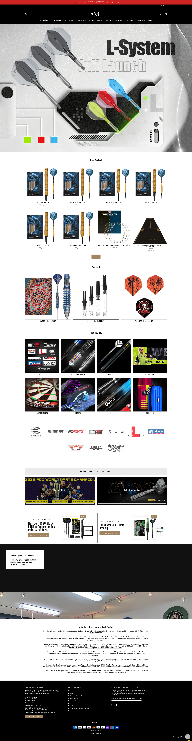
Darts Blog (71, 706)
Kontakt (71, 693)
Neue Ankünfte (44, 20)
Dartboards (82, 20)
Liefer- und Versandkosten (77, 696)
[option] (96, 2)
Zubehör (108, 20)
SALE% (150, 20)
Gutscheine (141, 20)
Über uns (71, 691)
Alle (96, 256)
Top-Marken (130, 20)
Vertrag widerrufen (34, 716)
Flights (91, 20)
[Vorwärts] (189, 75)
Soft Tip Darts (70, 20)
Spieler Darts (119, 20)
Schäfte (99, 20)
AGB (69, 703)
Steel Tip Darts (57, 20)
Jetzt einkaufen (110, 533)
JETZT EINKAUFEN (38, 535)
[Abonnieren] (140, 698)
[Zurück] (3, 75)
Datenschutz (72, 701)
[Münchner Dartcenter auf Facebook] (116, 705)
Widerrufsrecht (73, 698)
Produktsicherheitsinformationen (79, 708)
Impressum (72, 711)
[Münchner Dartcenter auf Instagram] (113, 705)
